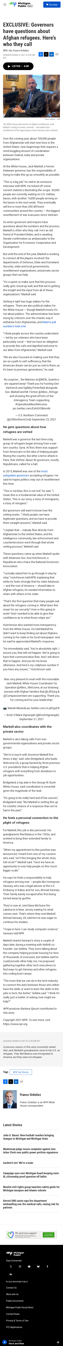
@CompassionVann (16, 695)
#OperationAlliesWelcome (31, 404)
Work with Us (12, 1294)
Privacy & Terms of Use (17, 1321)
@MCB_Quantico (49, 379)
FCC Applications (14, 1327)
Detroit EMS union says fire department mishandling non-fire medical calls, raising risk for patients (31, 1204)
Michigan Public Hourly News (19, 1307)
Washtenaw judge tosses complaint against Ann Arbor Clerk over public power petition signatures (30, 1150)
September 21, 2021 (31, 719)
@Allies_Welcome (28, 687)
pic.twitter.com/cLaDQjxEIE (43, 708)
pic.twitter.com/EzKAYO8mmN (31, 408)
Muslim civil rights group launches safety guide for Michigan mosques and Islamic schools (31, 1188)
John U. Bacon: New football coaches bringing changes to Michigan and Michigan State (28, 1137)
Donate (53, 4)
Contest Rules (13, 1314)
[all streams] (59, 1342)
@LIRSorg (51, 691)
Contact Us (11, 1288)
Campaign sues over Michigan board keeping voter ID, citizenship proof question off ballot (31, 1175)
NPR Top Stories (21, 1072)
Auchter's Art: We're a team (18, 1162)
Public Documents (15, 1301)
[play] (5, 1342)
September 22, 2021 (44, 419)
